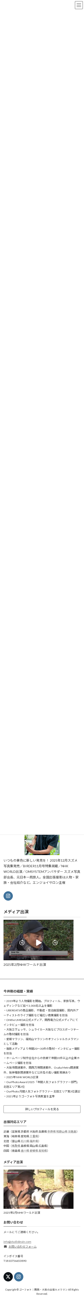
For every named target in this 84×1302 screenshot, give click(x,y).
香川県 (25, 1150)
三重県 (34, 1136)
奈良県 (51, 1131)
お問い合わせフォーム (23, 1246)
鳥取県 (16, 1146)
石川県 (25, 1141)
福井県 (34, 1141)
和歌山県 (61, 1131)
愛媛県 (34, 1150)
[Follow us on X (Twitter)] (8, 1276)
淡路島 (72, 1131)
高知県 (42, 1150)
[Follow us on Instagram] (8, 896)
